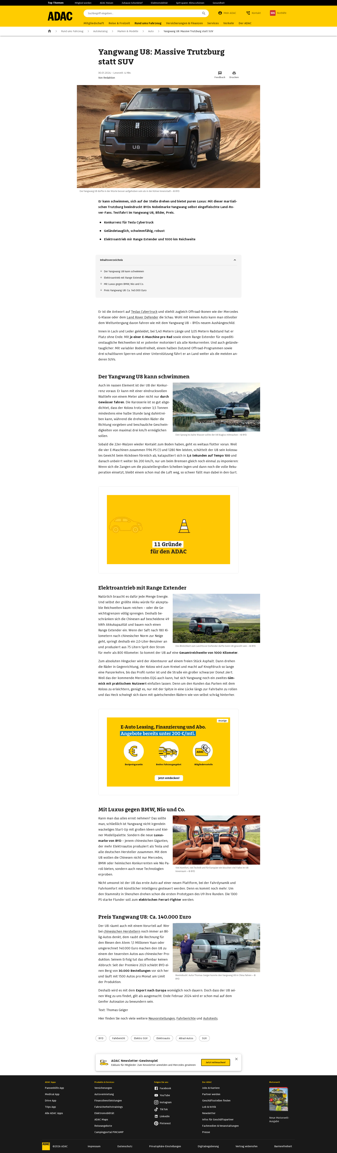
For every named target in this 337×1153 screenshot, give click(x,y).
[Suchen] (204, 13)
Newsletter (208, 1113)
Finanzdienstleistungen (108, 1100)
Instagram (166, 1102)
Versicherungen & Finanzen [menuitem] (184, 23)
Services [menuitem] (213, 23)
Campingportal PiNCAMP (109, 1132)
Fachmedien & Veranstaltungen (220, 1125)
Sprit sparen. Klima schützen (190, 2)
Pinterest (165, 1123)
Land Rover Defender (142, 317)
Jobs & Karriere (211, 1087)
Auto (151, 31)
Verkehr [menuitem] (228, 23)
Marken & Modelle (127, 31)
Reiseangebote (103, 1125)
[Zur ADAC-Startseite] (60, 16)
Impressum (94, 1146)
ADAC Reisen (106, 2)
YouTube (165, 1095)
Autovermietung (104, 1094)
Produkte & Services (104, 1082)
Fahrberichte (186, 1018)
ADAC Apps (50, 1082)
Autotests (210, 1018)
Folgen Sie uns (161, 1082)
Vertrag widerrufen (246, 1146)
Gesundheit (218, 2)
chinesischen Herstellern (122, 931)
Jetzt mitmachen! (216, 1062)
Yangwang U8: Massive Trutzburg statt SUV (188, 31)
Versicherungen (103, 1087)
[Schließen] (236, 1059)
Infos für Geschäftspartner (217, 1119)
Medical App (52, 1094)
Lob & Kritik (209, 1106)
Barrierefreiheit (283, 1146)
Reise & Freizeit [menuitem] (119, 23)
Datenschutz (124, 1146)
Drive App (50, 1100)
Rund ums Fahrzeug (72, 31)
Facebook (165, 1088)
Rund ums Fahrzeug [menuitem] (148, 23)
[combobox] (146, 13)
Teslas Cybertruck (144, 312)
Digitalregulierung (208, 1146)
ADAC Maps (101, 1119)
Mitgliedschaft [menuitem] (94, 23)
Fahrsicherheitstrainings (108, 1106)
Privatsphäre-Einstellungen (165, 1146)
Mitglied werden (83, 2)
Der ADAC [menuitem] (245, 23)
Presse (206, 1132)
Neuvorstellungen (161, 1018)
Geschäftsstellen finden (216, 1100)
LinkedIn (165, 1116)
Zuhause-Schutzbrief (132, 2)
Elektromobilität (159, 2)
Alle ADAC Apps (54, 1113)
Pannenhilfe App (54, 1087)
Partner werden (211, 1094)
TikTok (164, 1109)
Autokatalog (100, 31)
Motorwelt (274, 1082)
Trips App (50, 1106)
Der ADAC (207, 1082)
